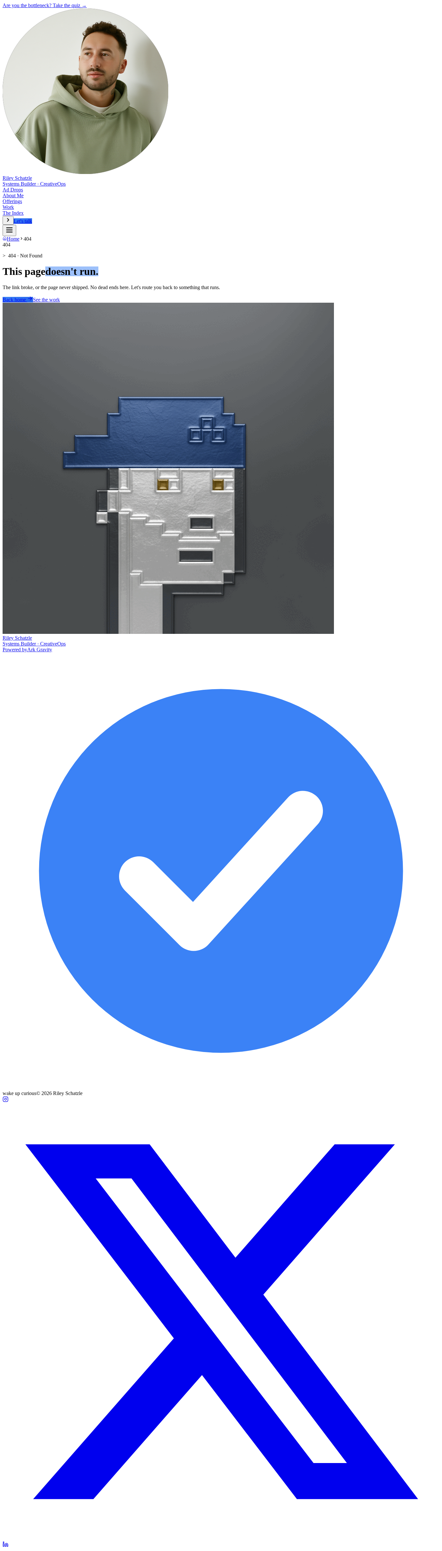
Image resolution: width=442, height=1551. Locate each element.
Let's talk (23, 221)
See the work (46, 299)
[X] (221, 1538)
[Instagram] (5, 1100)
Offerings (12, 201)
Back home (15, 299)
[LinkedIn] (5, 1545)
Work (8, 207)
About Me (13, 195)
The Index (13, 213)
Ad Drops (13, 189)
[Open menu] (8, 220)
